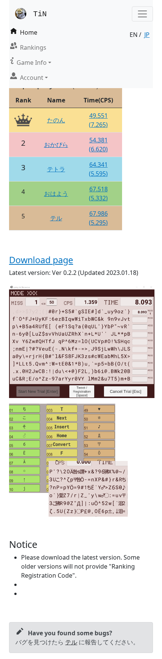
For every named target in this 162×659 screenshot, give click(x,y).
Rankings (33, 47)
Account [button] (31, 77)
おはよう (56, 193)
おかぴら (56, 144)
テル (56, 218)
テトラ (56, 169)
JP (147, 35)
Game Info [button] (32, 62)
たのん (56, 120)
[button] (142, 13)
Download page (41, 260)
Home (28, 32)
